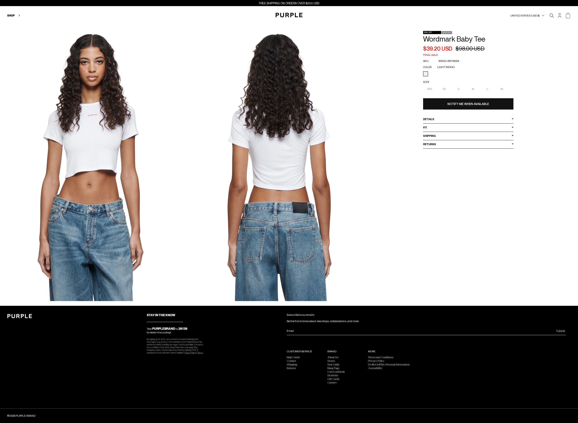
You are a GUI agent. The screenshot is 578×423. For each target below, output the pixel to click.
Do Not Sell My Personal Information (389, 364)
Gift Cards (333, 379)
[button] (528, 15)
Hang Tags (333, 368)
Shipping (292, 364)
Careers (331, 382)
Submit (560, 331)
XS (444, 89)
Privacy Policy (190, 352)
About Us (332, 357)
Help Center (293, 357)
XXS (429, 89)
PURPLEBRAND (163, 329)
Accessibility (375, 368)
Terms (200, 352)
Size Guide (333, 364)
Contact (291, 360)
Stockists (332, 375)
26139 (182, 329)
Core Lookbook (336, 371)
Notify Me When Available (468, 104)
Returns (291, 368)
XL (501, 89)
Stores (331, 360)
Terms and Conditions (380, 357)
